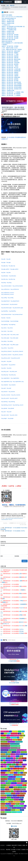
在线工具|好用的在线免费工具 (9, 18)
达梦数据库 (3, 783)
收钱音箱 (2, 801)
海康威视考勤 (13, 785)
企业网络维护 (19, 791)
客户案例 (11, 789)
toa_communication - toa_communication (12, 286)
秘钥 (12, 791)
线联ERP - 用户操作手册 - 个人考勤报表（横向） (13, 92)
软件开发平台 (3, 795)
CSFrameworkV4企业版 (5, 747)
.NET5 (20, 731)
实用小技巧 (16, 799)
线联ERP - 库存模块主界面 (8, 33)
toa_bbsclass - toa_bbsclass (8, 276)
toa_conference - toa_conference (10, 289)
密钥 (15, 791)
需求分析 (9, 807)
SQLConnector (3, 770)
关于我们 (18, 849)
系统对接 (2, 805)
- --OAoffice (13, 629)
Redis (6, 768)
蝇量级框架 (19, 807)
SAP (11, 768)
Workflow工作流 (4, 778)
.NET (10, 731)
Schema (15, 768)
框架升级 (2, 791)
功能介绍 (25, 783)
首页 (8, 5)
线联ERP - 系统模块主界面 (8, 90)
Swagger (17, 770)
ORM (2, 766)
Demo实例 (13, 754)
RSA (9, 768)
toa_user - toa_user (6, 411)
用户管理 (2, 809)
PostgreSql (12, 766)
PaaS (5, 766)
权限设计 (24, 791)
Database (14, 752)
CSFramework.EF (19, 741)
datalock (18, 752)
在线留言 (23, 849)
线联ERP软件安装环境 (7, 41)
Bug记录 (21, 737)
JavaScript (20, 760)
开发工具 (11, 787)
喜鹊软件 (21, 803)
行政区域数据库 (4, 807)
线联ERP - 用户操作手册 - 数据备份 (10, 52)
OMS (20, 764)
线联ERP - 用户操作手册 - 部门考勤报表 (11, 93)
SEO (18, 768)
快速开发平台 (22, 789)
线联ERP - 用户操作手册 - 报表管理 (10, 61)
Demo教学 (8, 754)
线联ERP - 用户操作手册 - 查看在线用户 (11, 51)
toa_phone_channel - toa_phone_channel (12, 351)
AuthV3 (8, 735)
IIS (16, 760)
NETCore (9, 764)
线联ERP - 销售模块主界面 (8, 21)
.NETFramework (14, 733)
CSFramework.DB (11, 741)
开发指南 (7, 789)
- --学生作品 (13, 631)
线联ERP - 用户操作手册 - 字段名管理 (10, 62)
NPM (17, 764)
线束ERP (11, 805)
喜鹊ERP (17, 803)
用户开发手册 (7, 809)
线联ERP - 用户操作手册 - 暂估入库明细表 (11, 83)
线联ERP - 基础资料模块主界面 (9, 28)
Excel (20, 758)
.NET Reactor (14, 731)
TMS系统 (22, 770)
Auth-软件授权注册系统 (14, 735)
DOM (9, 756)
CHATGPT (15, 739)
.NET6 (23, 731)
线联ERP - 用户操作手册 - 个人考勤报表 (11, 95)
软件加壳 (13, 793)
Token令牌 (3, 772)
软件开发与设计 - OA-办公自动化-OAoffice (15, 530)
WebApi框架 (11, 774)
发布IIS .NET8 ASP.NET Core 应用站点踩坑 (12, 16)
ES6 (17, 758)
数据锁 (6, 801)
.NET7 (2, 733)
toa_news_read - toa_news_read (10, 334)
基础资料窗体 (19, 785)
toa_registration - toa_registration (10, 378)
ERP (14, 758)
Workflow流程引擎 (11, 778)
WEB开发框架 (16, 774)
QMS (24, 766)
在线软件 (17, 809)
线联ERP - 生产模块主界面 (8, 20)
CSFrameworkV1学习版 (14, 743)
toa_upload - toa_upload (7, 408)
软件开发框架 (22, 793)
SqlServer (13, 770)
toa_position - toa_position (8, 364)
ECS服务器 (13, 756)
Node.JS (13, 764)
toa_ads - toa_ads (5, 259)
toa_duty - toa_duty (6, 368)
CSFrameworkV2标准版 (5, 745)
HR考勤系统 (8, 760)
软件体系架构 (3, 797)
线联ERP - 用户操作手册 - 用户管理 (10, 80)
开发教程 (20, 787)
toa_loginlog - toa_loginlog (8, 324)
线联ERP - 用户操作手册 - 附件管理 (10, 34)
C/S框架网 (8, 845)
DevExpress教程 (24, 754)
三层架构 (2, 799)
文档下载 (13, 803)
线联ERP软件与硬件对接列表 (8, 39)
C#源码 (8, 739)
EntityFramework (9, 758)
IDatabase (13, 760)
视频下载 (21, 799)
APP (22, 733)
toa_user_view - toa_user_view (9, 415)
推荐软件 (22, 801)
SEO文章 (22, 768)
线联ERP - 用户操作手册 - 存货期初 (10, 46)
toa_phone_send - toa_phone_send (10, 358)
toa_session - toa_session (8, 391)
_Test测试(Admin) (6, 24)
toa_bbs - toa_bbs (6, 272)
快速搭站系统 (16, 789)
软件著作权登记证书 (4, 731)
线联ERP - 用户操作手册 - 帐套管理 (10, 56)
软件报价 (2, 793)
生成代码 (11, 799)
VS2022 (7, 772)
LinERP (24, 760)
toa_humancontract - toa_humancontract (12, 314)
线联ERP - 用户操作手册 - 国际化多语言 (11, 59)
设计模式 (7, 799)
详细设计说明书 (17, 805)
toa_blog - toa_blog (6, 282)
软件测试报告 (7, 793)
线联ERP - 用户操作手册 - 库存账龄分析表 (11, 88)
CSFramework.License (5, 743)
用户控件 (13, 809)
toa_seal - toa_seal (6, 388)
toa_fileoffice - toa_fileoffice (8, 311)
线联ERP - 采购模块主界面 (8, 23)
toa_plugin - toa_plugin (7, 418)
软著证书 (21, 797)
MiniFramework (9, 762)
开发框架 (24, 787)
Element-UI (3, 758)
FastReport (24, 758)
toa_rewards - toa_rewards (8, 385)
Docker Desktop (4, 756)
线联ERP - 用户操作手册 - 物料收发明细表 (11, 85)
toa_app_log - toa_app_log (8, 265)
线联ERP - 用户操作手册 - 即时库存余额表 (11, 87)
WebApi (25, 772)
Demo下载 (18, 754)
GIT (1, 760)
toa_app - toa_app (6, 262)
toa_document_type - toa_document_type (12, 307)
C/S (11, 739)
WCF (22, 772)
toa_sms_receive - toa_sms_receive (10, 395)
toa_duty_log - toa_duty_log (8, 374)
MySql (21, 762)
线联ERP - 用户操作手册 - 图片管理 (10, 36)
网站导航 (8, 849)
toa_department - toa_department (10, 301)
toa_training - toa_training (8, 401)
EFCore (17, 756)
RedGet (2, 768)
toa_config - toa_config (7, 297)
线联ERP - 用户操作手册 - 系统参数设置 (11, 70)
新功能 (22, 805)
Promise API (17, 766)
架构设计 (24, 785)
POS (8, 766)
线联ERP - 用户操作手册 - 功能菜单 (10, 75)
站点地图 (13, 849)
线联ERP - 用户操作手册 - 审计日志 (10, 67)
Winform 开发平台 (12, 776)
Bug (18, 737)
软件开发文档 (9, 795)
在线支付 (22, 809)
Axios (21, 735)
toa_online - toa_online (7, 348)
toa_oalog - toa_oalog (7, 341)
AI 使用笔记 (4, 44)
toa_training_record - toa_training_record (12, 405)
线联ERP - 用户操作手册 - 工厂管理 (10, 54)
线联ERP (7, 805)
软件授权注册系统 (21, 795)
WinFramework (19, 776)
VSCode (11, 772)
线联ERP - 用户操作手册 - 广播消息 (10, 65)
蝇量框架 (23, 807)
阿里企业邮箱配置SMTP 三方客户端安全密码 (12, 43)
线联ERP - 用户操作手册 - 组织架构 (10, 79)
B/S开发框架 (3, 737)
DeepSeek (3, 754)
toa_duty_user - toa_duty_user (9, 371)
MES (5, 762)
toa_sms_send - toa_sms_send (9, 398)
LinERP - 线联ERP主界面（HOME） (10, 47)
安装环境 (22, 778)
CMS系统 (19, 739)
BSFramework (13, 737)
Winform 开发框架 (4, 776)
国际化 (8, 785)
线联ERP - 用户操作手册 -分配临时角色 (11, 77)
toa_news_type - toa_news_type (9, 338)
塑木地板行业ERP (16, 801)
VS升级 (15, 772)
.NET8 (5, 733)
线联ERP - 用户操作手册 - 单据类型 (10, 72)
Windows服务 (22, 774)
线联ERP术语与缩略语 (7, 15)
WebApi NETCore (4, 774)
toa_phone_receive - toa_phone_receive (12, 354)
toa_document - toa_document (9, 304)
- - (11, 584)
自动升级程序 (3, 814)
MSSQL (17, 762)
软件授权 (14, 795)
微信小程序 (3, 803)
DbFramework (23, 752)
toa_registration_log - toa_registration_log (12, 381)
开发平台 (2, 789)
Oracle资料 (24, 764)
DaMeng (9, 752)
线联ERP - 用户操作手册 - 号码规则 (10, 74)
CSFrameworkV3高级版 (15, 745)
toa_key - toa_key (5, 317)
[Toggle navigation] (25, 2)
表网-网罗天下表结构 (17, 845)
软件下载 (8, 797)
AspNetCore (3, 735)
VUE (19, 772)
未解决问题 (8, 803)
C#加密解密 (3, 739)
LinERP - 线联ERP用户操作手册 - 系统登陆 (12, 49)
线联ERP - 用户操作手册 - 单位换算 (10, 38)
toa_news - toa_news (7, 331)
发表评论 (24, 561)
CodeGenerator (4, 741)
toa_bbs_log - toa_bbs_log (8, 279)
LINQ (2, 762)
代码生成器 (8, 783)
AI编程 (19, 733)
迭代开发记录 (19, 783)
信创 (25, 805)
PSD (21, 766)
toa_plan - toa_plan (6, 361)
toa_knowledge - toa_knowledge (9, 321)
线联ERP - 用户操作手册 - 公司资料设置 (11, 69)
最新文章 (12, 5)
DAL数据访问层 (4, 752)
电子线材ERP (13, 783)
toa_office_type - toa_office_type (9, 344)
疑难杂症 (14, 807)
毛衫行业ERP (7, 791)
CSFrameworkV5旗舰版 (15, 747)
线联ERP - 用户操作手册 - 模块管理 (10, 64)
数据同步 (10, 801)
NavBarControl (3, 764)
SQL (25, 768)
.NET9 (9, 733)
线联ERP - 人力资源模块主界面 (9, 29)
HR (4, 760)
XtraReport (18, 778)
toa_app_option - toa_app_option (9, 269)
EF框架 (21, 756)
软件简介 (17, 793)
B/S (24, 735)
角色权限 (2, 787)
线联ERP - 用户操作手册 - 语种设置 (10, 57)
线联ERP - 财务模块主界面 (8, 31)
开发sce (6, 787)
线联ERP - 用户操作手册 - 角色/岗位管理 (11, 82)
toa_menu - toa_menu (7, 328)
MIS (14, 762)
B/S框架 (8, 737)
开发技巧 (15, 787)
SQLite (9, 770)
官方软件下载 (3, 785)
